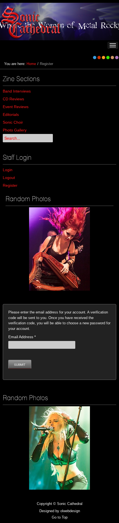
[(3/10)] (59, 249)
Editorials (11, 114)
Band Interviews (17, 91)
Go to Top (60, 517)
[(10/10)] (59, 448)
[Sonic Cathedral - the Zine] (31, 21)
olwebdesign (70, 511)
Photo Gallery (15, 130)
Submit (19, 364)
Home (31, 64)
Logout (9, 177)
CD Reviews (13, 99)
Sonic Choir (13, 122)
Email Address (22, 337)
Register (10, 185)
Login (7, 170)
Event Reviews (16, 106)
